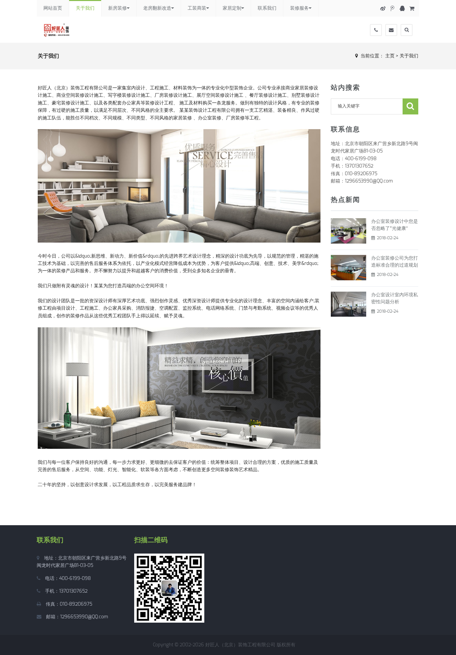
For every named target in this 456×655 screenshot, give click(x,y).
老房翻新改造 (157, 8)
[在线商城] (412, 8)
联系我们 (267, 8)
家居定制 (232, 8)
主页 (390, 56)
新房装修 (117, 8)
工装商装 (197, 8)
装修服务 (299, 8)
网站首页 (52, 8)
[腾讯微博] (392, 8)
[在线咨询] (402, 8)
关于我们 (85, 8)
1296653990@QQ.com (84, 617)
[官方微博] (383, 8)
